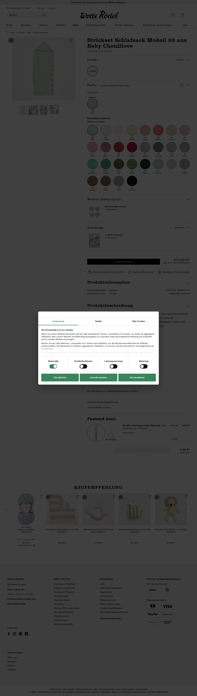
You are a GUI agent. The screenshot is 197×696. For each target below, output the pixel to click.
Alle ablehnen (60, 377)
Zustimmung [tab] (58, 321)
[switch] (83, 366)
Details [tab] (98, 321)
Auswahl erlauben (98, 377)
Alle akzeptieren (137, 377)
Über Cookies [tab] (138, 321)
